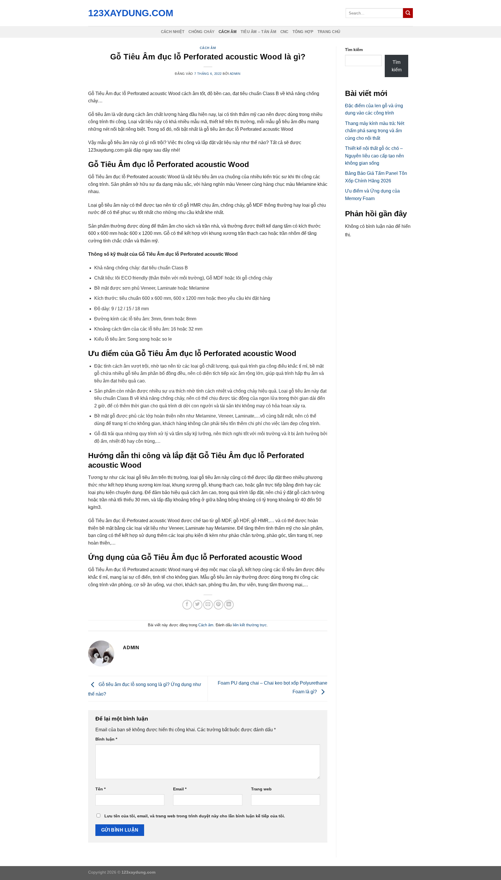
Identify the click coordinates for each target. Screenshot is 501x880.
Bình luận (106, 739)
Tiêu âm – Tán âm (258, 32)
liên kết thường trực (250, 625)
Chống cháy (201, 32)
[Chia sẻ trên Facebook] (187, 604)
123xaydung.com (129, 13)
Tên (100, 789)
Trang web (261, 789)
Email (179, 789)
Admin (235, 73)
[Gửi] (408, 13)
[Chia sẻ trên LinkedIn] (229, 604)
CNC (284, 32)
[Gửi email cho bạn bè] (208, 604)
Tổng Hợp (303, 32)
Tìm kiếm (354, 49)
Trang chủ (328, 32)
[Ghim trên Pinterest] (218, 604)
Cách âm (228, 32)
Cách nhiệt (173, 32)
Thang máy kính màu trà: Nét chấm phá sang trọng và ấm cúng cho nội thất (374, 131)
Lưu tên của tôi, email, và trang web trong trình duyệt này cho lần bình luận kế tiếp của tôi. (194, 816)
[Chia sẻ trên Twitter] (197, 604)
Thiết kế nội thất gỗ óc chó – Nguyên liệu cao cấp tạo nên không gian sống (374, 156)
